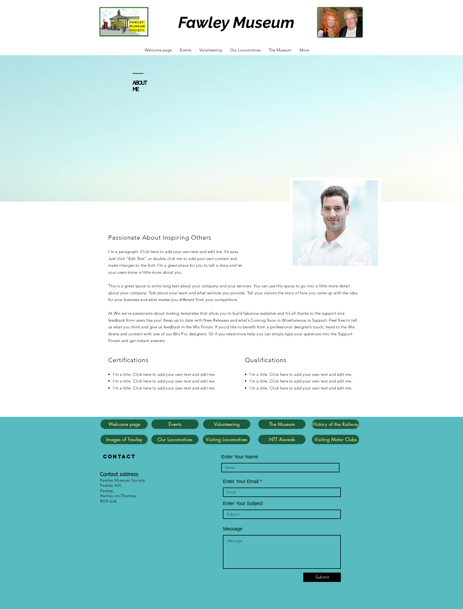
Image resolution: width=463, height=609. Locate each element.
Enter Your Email (241, 481)
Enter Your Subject (243, 503)
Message (232, 528)
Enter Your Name (239, 456)
